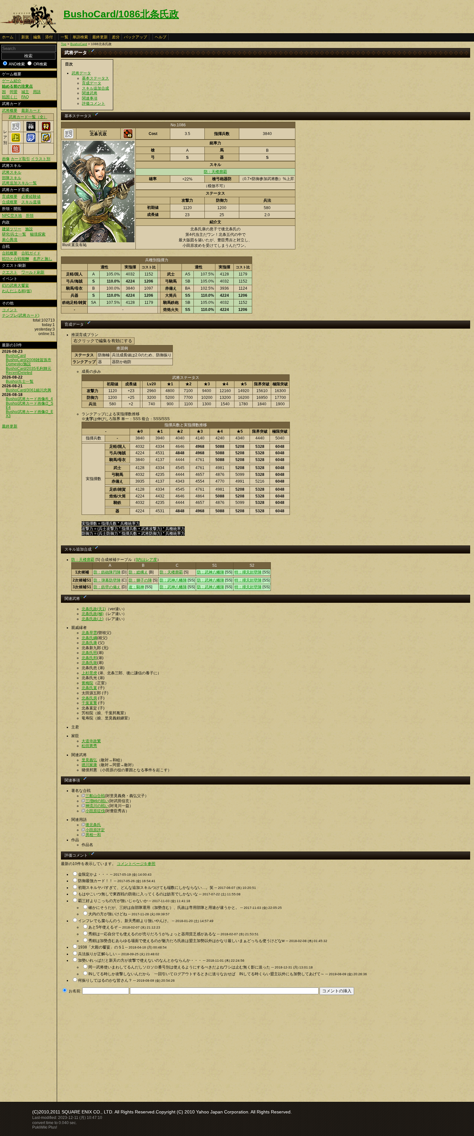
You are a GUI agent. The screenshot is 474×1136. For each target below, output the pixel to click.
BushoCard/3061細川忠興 (28, 390)
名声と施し (42, 258)
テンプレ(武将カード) (20, 315)
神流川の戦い (97, 806)
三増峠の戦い (97, 801)
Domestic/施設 (18, 364)
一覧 (64, 37)
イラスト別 (40, 159)
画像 (6, 159)
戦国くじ (9, 97)
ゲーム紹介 (11, 81)
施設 (29, 229)
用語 (37, 92)
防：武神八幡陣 (210, 572)
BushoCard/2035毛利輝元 (28, 368)
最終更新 (100, 37)
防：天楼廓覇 (215, 171)
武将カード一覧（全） (28, 117)
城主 (25, 92)
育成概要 (9, 196)
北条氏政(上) (93, 619)
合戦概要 (9, 253)
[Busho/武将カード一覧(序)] (31, 141)
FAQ (25, 97)
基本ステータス (95, 78)
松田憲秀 (89, 746)
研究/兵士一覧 (14, 234)
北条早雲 (89, 633)
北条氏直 (89, 688)
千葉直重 (89, 703)
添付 (49, 37)
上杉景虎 (89, 673)
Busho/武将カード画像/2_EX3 (29, 413)
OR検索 (40, 64)
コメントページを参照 (136, 864)
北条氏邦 (89, 658)
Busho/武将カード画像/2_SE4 (29, 405)
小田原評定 (95, 830)
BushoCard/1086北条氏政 (121, 14)
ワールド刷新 (32, 272)
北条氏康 (89, 642)
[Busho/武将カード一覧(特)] (46, 130)
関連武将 (89, 93)
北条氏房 (89, 698)
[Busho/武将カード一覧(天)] (16, 130)
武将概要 (9, 110)
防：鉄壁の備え (107, 587)
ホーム (8, 37)
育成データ (91, 83)
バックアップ (135, 37)
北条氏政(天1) (94, 609)
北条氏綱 (89, 638)
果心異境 (9, 239)
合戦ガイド (31, 253)
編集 (37, 37)
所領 (30, 215)
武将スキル (11, 172)
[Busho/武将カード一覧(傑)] (46, 141)
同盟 (13, 92)
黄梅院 (87, 683)
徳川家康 (89, 765)
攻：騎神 (136, 587)
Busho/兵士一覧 (20, 381)
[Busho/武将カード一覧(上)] (16, 141)
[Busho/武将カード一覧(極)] (31, 130)
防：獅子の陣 (140, 580)
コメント (9, 310)
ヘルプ (160, 37)
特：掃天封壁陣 (248, 572)
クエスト (9, 272)
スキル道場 (31, 202)
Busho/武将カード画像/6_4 (29, 399)
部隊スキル (11, 178)
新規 (25, 37)
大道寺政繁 (91, 741)
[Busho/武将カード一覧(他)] (16, 152)
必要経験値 (31, 196)
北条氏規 (89, 662)
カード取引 (20, 159)
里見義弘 (89, 760)
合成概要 (9, 202)
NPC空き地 (12, 215)
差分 (116, 37)
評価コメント (93, 103)
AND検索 (17, 64)
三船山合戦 (95, 796)
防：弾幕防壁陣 (107, 580)
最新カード (31, 110)
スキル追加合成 (95, 88)
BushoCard (16, 355)
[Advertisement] (115, 1046)
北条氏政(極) (93, 613)
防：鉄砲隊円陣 (107, 572)
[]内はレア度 (146, 559)
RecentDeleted (19, 373)
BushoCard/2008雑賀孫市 (28, 360)
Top (63, 44)
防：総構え (138, 572)
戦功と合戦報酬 (15, 258)
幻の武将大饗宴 (15, 285)
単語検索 (80, 37)
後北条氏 (93, 825)
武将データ (81, 73)
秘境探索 (37, 234)
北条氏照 (89, 652)
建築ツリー (11, 229)
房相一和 (93, 835)
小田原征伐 (95, 811)
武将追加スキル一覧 (19, 183)
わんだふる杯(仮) (17, 291)
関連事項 (89, 98)
